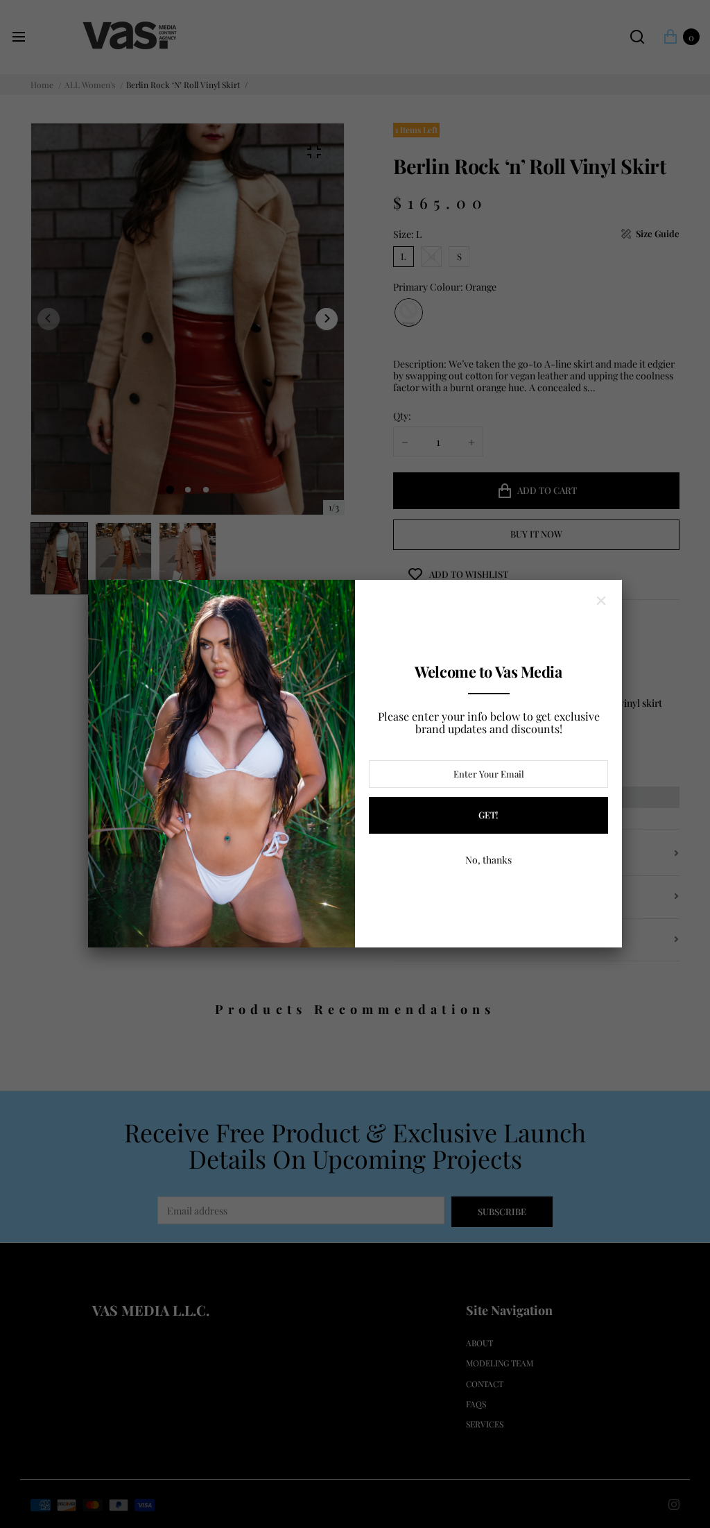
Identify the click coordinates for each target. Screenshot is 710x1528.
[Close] (601, 600)
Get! (488, 815)
